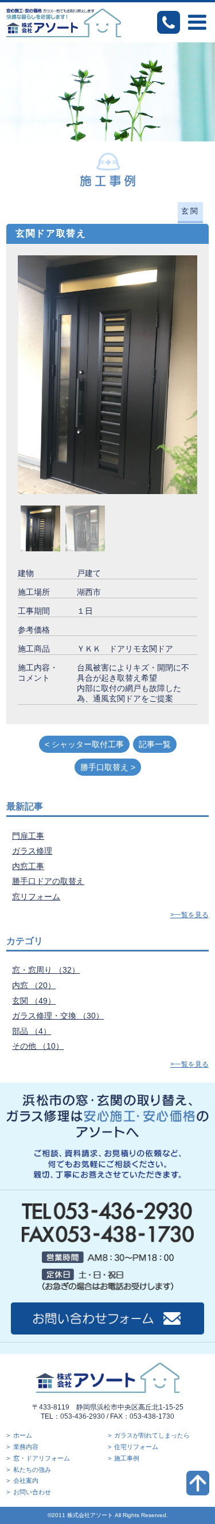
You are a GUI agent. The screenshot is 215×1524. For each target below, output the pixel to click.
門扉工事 (28, 835)
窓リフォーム (36, 896)
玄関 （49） (34, 1000)
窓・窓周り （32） (46, 969)
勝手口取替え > (107, 767)
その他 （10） (38, 1046)
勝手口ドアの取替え (48, 881)
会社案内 (25, 1480)
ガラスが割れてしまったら (152, 1435)
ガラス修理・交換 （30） (58, 1015)
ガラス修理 (32, 850)
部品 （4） (31, 1031)
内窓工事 (28, 866)
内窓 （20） (34, 985)
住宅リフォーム (136, 1446)
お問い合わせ (32, 1492)
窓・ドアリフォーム (41, 1458)
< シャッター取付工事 (84, 744)
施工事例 (126, 1458)
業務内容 (25, 1446)
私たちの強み (32, 1469)
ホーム (22, 1435)
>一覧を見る (189, 915)
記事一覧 (155, 744)
